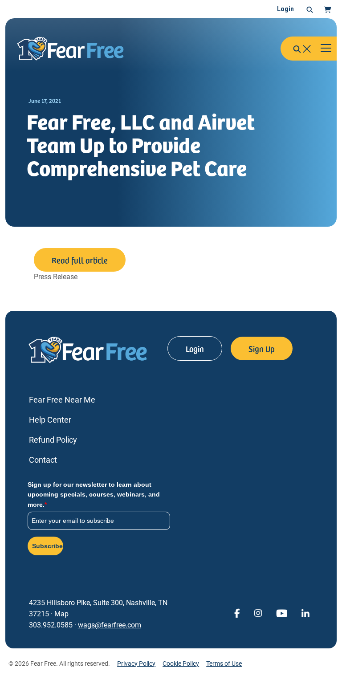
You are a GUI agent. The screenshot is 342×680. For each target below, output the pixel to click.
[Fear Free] (76, 48)
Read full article (80, 259)
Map (61, 614)
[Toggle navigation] (326, 48)
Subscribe (47, 546)
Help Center (50, 419)
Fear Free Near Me (62, 399)
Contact (43, 459)
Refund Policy (53, 439)
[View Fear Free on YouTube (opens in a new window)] (281, 612)
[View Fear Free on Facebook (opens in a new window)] (237, 612)
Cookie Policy (181, 663)
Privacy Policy (136, 663)
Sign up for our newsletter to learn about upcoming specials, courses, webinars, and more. (94, 494)
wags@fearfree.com (109, 625)
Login (285, 8)
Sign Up (261, 348)
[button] (309, 9)
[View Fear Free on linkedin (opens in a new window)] (305, 612)
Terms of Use (224, 663)
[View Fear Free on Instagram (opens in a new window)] (258, 612)
